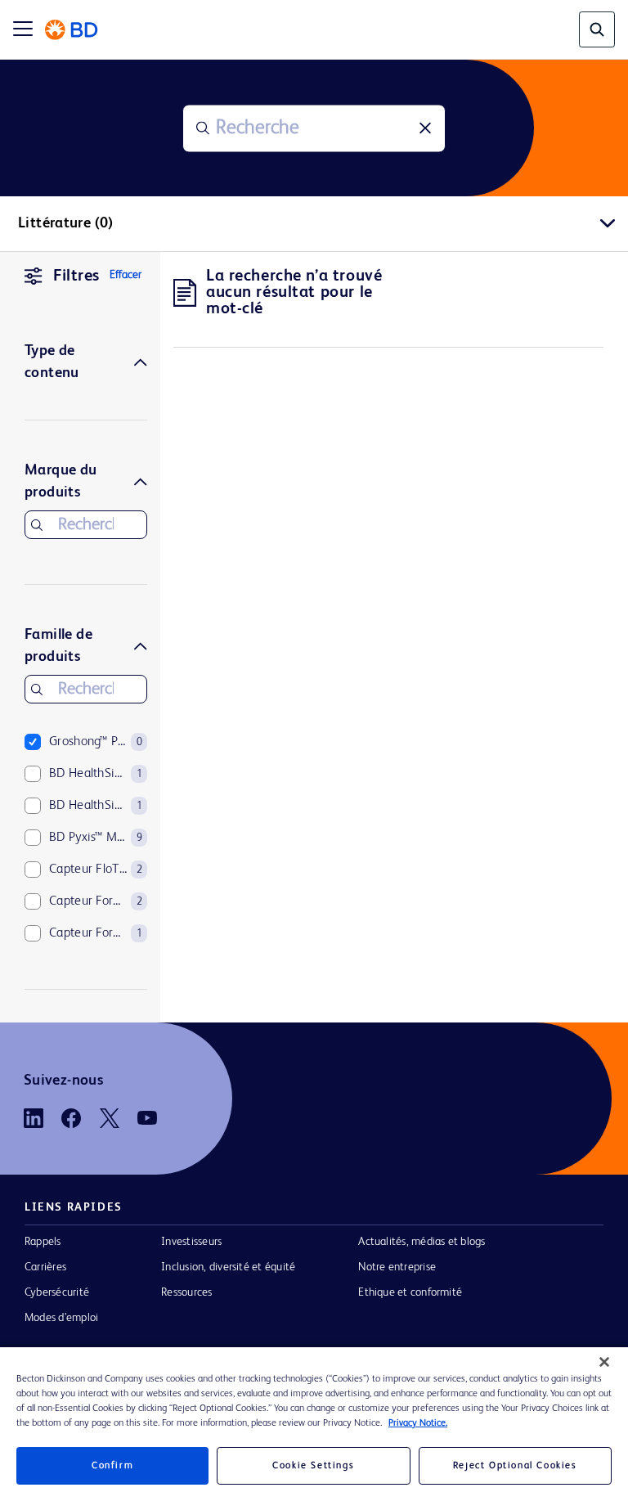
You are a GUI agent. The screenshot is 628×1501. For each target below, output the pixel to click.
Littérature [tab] (66, 223)
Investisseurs (191, 1241)
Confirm (112, 1466)
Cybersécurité (57, 1292)
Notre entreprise (397, 1267)
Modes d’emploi (61, 1317)
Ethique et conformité (410, 1292)
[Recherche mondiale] (597, 29)
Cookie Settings (313, 1466)
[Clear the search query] (425, 128)
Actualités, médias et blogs (421, 1241)
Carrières (45, 1267)
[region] (314, 1424)
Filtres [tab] (76, 276)
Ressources (186, 1292)
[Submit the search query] (203, 128)
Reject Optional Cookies (515, 1466)
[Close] (604, 1362)
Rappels (43, 1241)
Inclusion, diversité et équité (228, 1267)
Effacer (125, 275)
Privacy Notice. (417, 1423)
